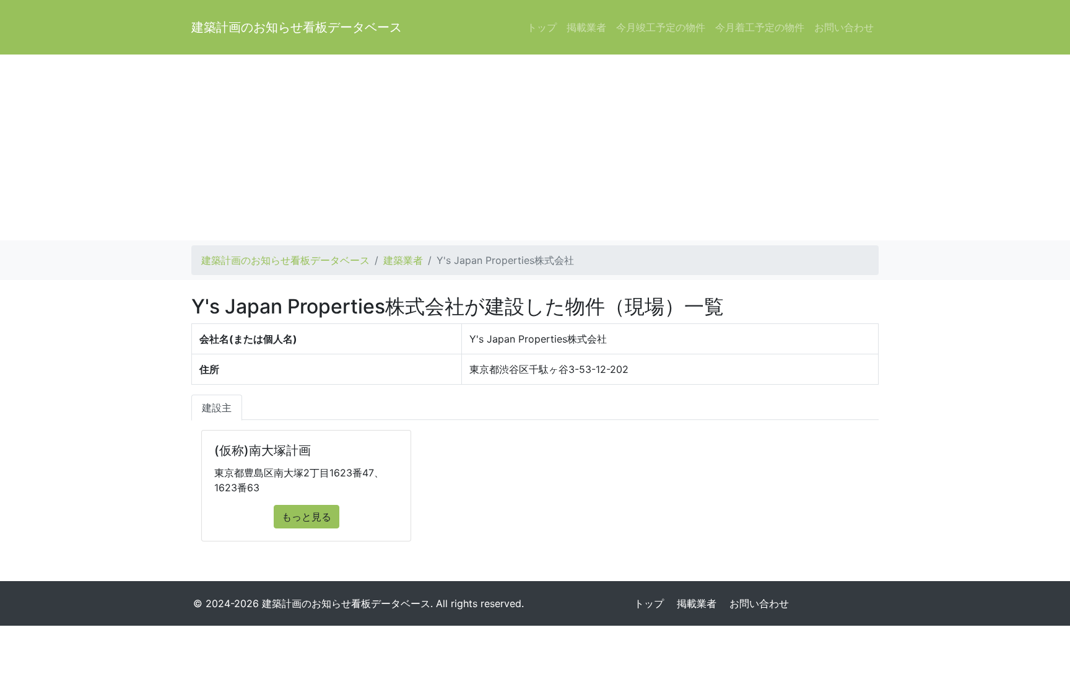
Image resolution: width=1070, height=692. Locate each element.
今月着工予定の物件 (759, 27)
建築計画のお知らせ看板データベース (296, 27)
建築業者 (403, 260)
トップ (542, 27)
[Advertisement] (535, 147)
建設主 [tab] (217, 407)
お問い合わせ (844, 27)
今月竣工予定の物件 (660, 27)
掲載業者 (586, 27)
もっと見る (306, 516)
